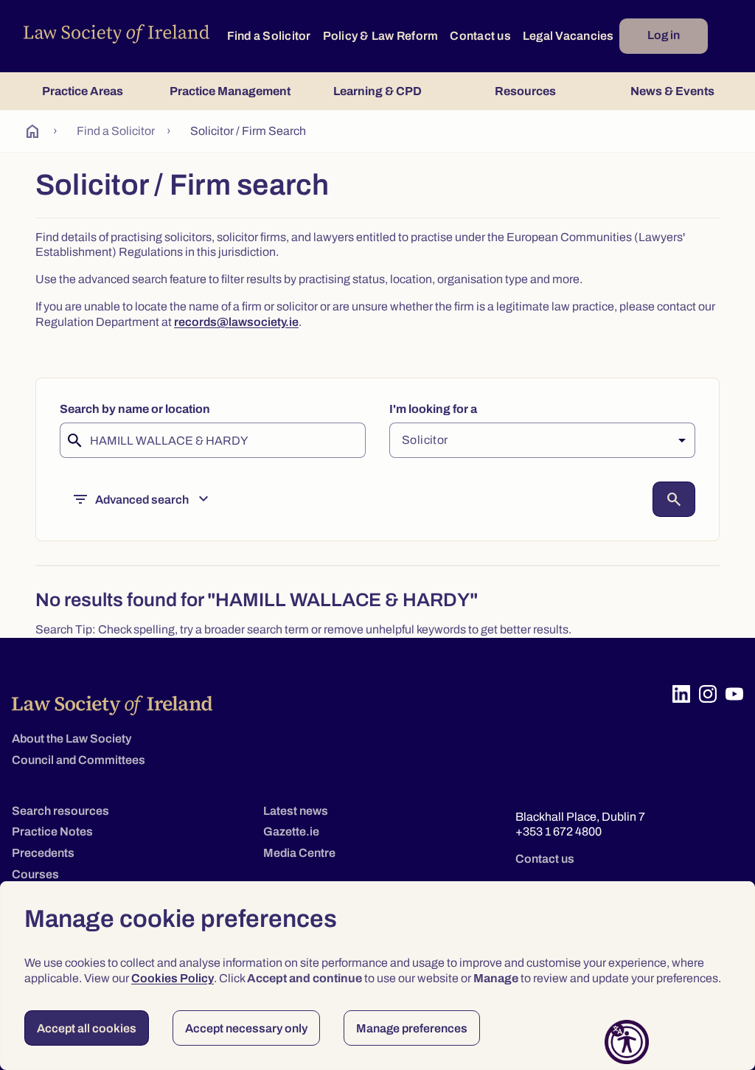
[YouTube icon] (734, 694)
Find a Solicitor (269, 35)
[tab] (82, 91)
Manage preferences (411, 1028)
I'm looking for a (433, 409)
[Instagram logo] (708, 694)
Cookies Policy (172, 978)
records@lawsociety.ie (236, 322)
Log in (663, 35)
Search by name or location (135, 409)
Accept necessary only (246, 1028)
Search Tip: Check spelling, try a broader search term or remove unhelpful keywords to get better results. (303, 629)
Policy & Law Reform (381, 35)
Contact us (480, 35)
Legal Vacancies (568, 35)
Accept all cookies (86, 1028)
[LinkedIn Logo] (681, 694)
